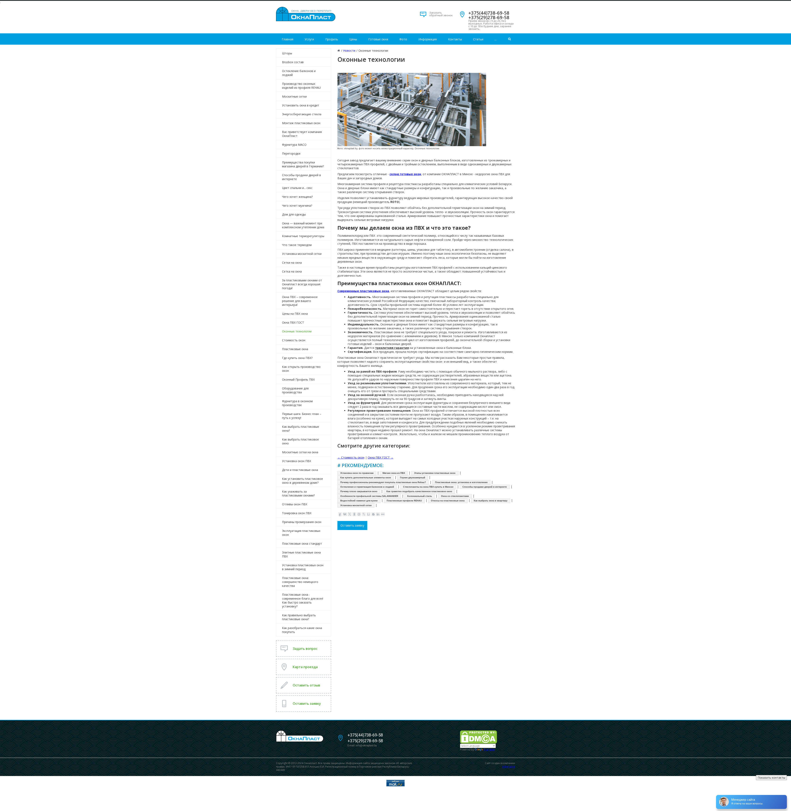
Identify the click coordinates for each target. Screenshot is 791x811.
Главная (287, 39)
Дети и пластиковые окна (300, 470)
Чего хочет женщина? (297, 197)
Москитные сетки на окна (300, 452)
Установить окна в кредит (300, 105)
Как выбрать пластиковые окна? (300, 428)
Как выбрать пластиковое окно (300, 441)
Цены (353, 39)
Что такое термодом (297, 245)
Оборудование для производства (295, 390)
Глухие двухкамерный (412, 477)
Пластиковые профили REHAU (404, 500)
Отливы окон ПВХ (294, 504)
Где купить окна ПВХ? (297, 358)
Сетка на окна (292, 271)
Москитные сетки (294, 96)
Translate (489, 749)
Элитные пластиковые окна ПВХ (301, 554)
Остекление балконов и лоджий (299, 73)
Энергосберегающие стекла (301, 114)
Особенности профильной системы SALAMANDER (369, 496)
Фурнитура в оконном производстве (297, 403)
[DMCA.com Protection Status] (478, 737)
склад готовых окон (405, 174)
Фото (403, 39)
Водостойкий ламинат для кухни (359, 500)
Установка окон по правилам (356, 473)
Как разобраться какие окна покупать (302, 630)
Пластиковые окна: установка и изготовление (461, 482)
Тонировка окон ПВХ (296, 513)
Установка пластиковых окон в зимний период (302, 567)
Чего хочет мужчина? (297, 205)
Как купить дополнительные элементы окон (365, 477)
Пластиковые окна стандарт (302, 543)
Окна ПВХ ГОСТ (293, 322)
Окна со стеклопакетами (455, 496)
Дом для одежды (294, 214)
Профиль (331, 39)
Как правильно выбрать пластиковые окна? (299, 617)
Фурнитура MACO (294, 145)
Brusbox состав (293, 62)
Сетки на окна (292, 263)
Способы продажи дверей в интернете (301, 177)
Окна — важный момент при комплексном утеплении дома (303, 225)
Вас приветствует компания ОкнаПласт (302, 134)
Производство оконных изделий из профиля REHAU (301, 86)
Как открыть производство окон (301, 369)
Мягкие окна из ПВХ (394, 473)
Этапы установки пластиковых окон (434, 473)
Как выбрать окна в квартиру (490, 500)
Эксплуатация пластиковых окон (301, 533)
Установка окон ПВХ (296, 461)
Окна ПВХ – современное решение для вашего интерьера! (300, 301)
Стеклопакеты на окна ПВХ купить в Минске (428, 487)
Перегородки (291, 153)
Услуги (309, 39)
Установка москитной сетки (302, 254)
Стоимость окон (293, 340)
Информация (427, 39)
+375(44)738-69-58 (488, 13)
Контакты (455, 39)
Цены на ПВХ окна (295, 314)
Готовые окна (378, 39)
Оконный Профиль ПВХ (298, 379)
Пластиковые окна (295, 349)
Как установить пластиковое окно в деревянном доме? (302, 481)
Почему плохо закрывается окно (358, 491)
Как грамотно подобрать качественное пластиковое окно (419, 491)
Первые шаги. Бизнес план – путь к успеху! (301, 416)
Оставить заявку (352, 525)
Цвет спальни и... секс (297, 188)
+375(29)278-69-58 (488, 17)
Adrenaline (508, 766)
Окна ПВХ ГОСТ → (380, 457)
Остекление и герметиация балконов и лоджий (367, 487)
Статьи (478, 39)
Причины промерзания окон (301, 522)
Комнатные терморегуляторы (303, 236)
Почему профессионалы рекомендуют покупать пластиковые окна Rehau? (383, 482)
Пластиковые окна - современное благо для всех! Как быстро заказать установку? (302, 600)
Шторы (287, 53)
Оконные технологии (297, 331)
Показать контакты (771, 778)
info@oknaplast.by (366, 745)
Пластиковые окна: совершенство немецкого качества (300, 582)
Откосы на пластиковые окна (448, 500)
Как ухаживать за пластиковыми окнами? (298, 493)
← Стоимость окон (350, 457)
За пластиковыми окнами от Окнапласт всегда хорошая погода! (302, 284)
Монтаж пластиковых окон (301, 123)
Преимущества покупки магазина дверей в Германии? (303, 164)
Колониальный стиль (419, 496)
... (495, 39)
